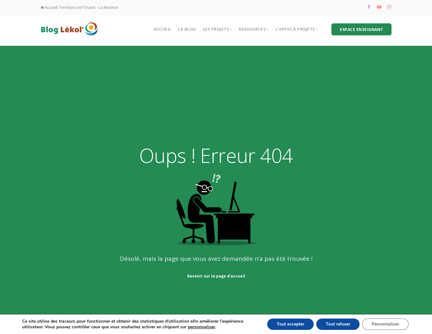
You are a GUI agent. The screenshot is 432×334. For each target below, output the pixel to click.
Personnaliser (385, 324)
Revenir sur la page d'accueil (216, 276)
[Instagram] (389, 7)
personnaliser (201, 327)
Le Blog (187, 29)
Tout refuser (338, 324)
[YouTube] (379, 7)
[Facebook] (369, 7)
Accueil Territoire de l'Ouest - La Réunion (81, 7)
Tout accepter (290, 324)
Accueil (162, 29)
